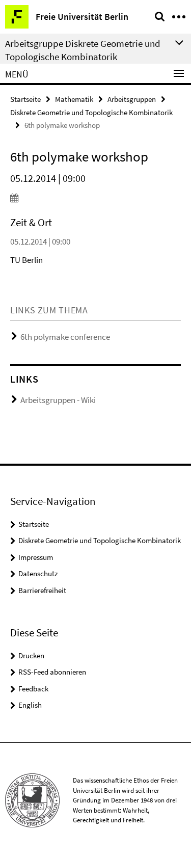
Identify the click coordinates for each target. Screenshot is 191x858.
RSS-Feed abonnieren (52, 672)
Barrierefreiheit (42, 590)
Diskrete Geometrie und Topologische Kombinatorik (91, 112)
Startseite (25, 99)
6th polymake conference (65, 336)
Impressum (35, 557)
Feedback (33, 688)
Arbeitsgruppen (131, 99)
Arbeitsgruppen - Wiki (58, 400)
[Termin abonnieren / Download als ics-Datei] (95, 198)
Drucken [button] (31, 655)
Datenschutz (38, 573)
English (30, 705)
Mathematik (74, 99)
